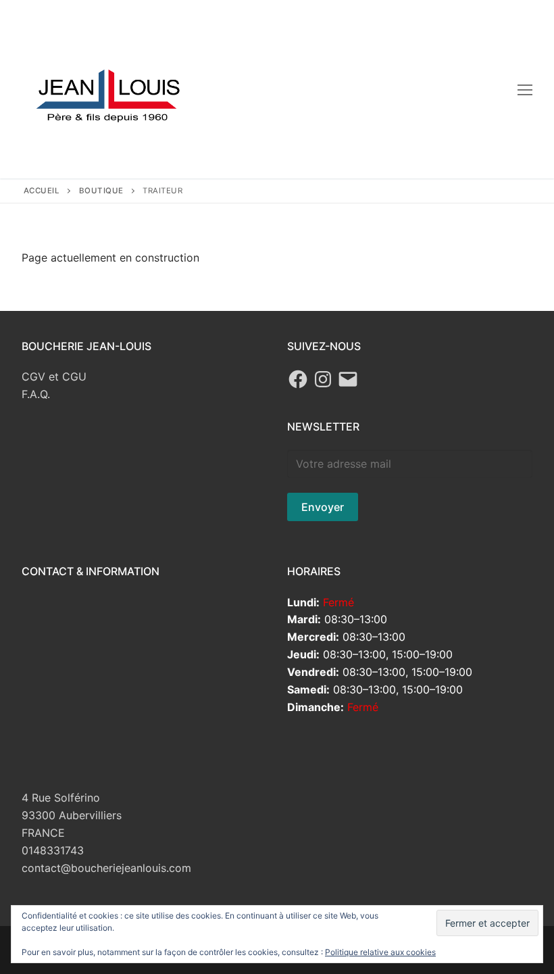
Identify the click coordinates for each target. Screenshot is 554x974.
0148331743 (53, 850)
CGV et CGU (54, 376)
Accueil (42, 190)
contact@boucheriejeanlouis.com (106, 868)
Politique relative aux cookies (380, 952)
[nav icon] (525, 89)
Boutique (101, 190)
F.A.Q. (36, 394)
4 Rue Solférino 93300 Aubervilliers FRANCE (72, 815)
